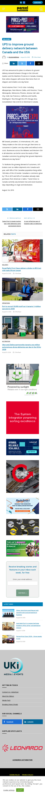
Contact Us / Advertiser (10, 692)
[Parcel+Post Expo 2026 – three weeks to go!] (8, 639)
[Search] (41, 8)
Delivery (6, 39)
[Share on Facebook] (30, 63)
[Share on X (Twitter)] (22, 63)
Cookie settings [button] (9, 790)
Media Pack (6, 700)
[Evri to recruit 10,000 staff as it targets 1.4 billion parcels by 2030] (22, 289)
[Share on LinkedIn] (14, 63)
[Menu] (3, 8)
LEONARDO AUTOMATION (22, 760)
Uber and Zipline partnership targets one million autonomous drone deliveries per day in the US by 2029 (21, 347)
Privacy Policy (27, 774)
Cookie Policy (15, 774)
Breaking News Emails (10, 704)
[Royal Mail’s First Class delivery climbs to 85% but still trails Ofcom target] (22, 250)
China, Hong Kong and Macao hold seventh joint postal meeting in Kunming (27, 612)
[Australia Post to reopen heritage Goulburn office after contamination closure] (8, 626)
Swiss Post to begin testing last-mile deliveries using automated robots (11, 223)
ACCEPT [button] (19, 790)
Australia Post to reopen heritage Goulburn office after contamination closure (28, 625)
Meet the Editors (8, 696)
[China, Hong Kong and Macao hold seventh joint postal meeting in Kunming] (8, 613)
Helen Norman (14, 57)
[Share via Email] (39, 63)
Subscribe (37, 2)
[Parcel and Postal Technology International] (22, 8)
